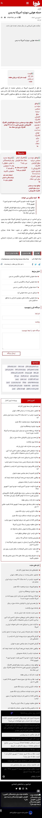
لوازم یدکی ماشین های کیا (15, 386)
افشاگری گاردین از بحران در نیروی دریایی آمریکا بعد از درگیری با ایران (22, 543)
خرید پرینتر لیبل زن (16, 382)
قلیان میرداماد (28, 373)
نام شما (37, 314)
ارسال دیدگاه (11, 353)
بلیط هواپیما (27, 386)
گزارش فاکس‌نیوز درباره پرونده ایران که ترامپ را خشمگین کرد (21, 467)
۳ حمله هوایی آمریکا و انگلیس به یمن (25, 287)
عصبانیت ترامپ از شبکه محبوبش (28, 482)
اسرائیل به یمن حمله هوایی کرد (27, 293)
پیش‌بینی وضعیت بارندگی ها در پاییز (27, 538)
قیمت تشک (21, 366)
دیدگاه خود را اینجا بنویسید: (31, 331)
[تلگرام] (39, 264)
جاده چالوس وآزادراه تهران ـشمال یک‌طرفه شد (24, 529)
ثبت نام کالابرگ (24, 376)
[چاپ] (2, 17)
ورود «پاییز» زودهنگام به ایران (29, 426)
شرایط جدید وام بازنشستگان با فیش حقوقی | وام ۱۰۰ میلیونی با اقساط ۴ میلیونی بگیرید (8, 178)
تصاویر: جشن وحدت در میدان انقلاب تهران (25, 411)
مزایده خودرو (35, 386)
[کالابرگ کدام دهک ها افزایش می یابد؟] (21, 161)
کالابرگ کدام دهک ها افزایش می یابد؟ (21, 169)
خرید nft (16, 376)
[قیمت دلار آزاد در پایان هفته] (29, 77)
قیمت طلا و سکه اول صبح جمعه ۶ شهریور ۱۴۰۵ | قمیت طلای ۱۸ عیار (20, 505)
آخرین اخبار (31, 400)
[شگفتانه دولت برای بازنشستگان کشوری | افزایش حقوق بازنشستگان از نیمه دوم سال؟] (35, 800)
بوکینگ (24, 382)
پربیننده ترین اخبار (11, 400)
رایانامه (37, 322)
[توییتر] (36, 264)
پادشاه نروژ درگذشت (32, 442)
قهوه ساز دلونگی (21, 389)
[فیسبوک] (33, 264)
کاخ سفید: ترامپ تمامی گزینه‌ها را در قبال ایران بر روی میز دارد (21, 550)
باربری (8, 382)
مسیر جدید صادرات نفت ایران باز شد (27, 446)
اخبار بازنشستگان (12, 366)
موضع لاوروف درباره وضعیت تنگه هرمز (27, 422)
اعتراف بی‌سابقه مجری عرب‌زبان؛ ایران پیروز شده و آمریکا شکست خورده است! (21, 432)
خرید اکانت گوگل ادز (33, 379)
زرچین (17, 379)
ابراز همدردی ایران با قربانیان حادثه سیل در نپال (24, 437)
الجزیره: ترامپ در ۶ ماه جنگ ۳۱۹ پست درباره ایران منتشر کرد (21, 416)
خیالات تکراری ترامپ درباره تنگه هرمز (27, 511)
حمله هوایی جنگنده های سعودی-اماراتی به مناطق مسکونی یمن (21, 299)
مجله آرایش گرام (34, 376)
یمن (36, 253)
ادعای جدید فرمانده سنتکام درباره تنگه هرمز (25, 516)
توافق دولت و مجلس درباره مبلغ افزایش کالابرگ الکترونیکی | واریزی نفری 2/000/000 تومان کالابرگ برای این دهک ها (17, 125)
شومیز (13, 389)
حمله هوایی (25, 253)
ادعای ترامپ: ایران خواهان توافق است (27, 533)
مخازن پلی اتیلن (9, 370)
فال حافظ (36, 373)
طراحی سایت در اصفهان (32, 389)
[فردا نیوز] (36, 3)
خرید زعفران (23, 379)
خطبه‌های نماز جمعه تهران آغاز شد (28, 406)
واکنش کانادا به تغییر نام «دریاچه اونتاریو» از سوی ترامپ (21, 520)
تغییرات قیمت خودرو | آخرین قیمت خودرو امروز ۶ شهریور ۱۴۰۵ (21, 487)
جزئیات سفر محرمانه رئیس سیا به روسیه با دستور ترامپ (22, 462)
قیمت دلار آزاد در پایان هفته (17, 77)
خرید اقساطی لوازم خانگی (32, 366)
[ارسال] (5, 17)
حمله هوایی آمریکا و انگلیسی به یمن (26, 282)
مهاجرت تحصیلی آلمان (32, 370)
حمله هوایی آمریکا (11, 253)
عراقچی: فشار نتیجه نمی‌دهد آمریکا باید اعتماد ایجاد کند (21, 478)
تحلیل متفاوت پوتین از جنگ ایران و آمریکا (26, 524)
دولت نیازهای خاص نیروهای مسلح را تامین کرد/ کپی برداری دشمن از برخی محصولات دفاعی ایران (22, 452)
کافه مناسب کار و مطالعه (17, 373)
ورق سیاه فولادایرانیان (33, 382)
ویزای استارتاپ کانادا (20, 370)
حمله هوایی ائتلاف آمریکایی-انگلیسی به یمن (23, 276)
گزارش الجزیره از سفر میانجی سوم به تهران (26, 473)
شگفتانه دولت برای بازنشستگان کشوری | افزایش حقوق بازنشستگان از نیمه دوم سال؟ (15, 797)
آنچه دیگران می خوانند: (29, 198)
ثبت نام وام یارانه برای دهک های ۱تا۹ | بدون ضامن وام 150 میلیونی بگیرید (21, 557)
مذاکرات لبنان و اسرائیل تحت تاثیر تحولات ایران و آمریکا (21, 457)
